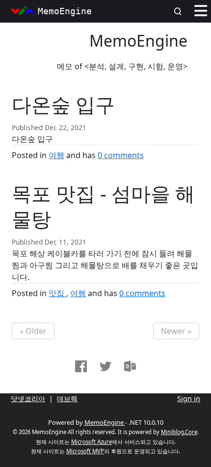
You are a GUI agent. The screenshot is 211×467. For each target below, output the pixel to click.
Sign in (188, 398)
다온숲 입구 (63, 104)
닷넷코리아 (28, 398)
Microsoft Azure (91, 441)
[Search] (180, 11)
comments (121, 155)
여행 (56, 155)
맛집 (57, 293)
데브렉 (67, 398)
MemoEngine (138, 40)
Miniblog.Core (179, 432)
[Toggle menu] (200, 11)
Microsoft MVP (85, 451)
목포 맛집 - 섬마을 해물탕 (103, 206)
